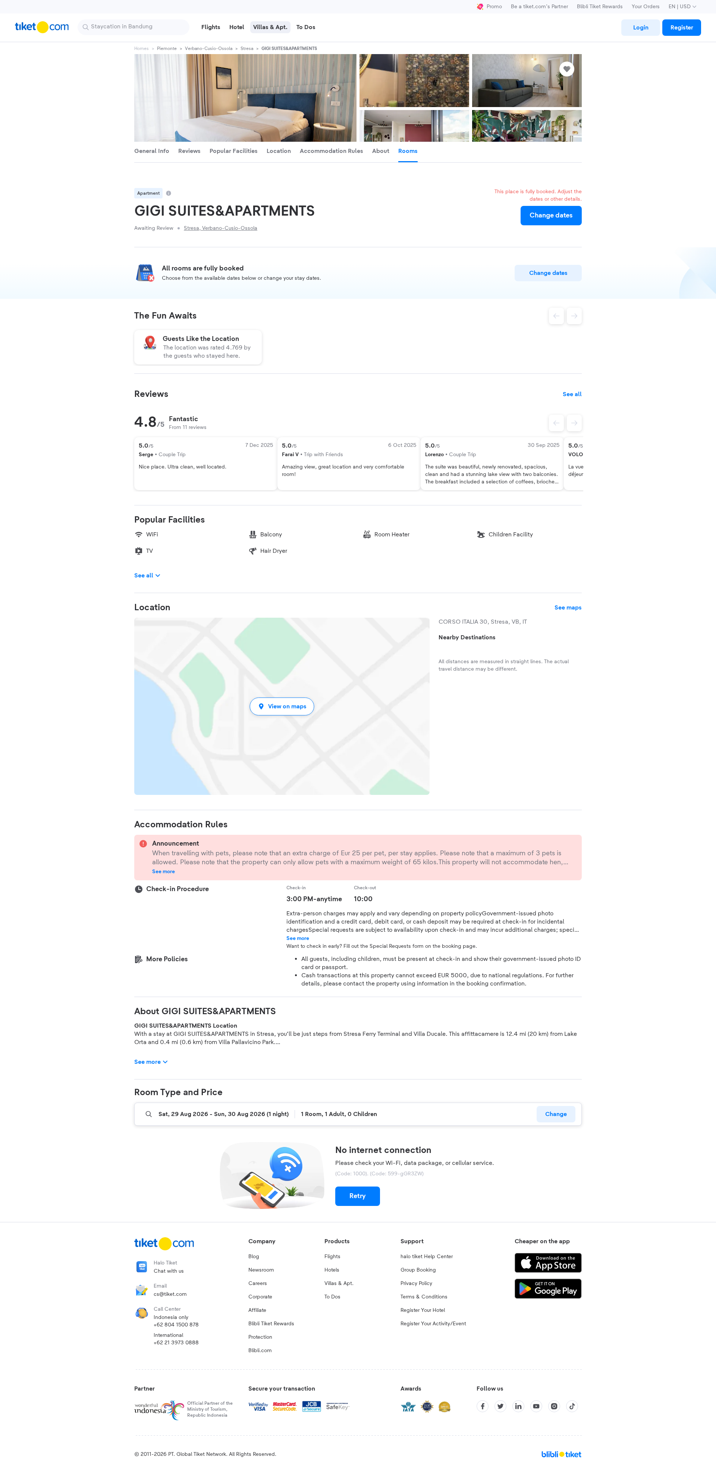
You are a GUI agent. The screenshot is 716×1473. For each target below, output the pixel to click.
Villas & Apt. (339, 1283)
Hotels (331, 1270)
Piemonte (167, 48)
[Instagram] (554, 1406)
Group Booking (418, 1270)
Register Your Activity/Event (433, 1323)
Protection (260, 1337)
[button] (282, 706)
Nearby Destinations (467, 637)
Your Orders (646, 6)
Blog (253, 1256)
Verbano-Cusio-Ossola (208, 48)
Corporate (260, 1297)
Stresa (247, 48)
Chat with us (169, 1271)
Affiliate (257, 1310)
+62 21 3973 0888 (176, 1342)
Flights (332, 1256)
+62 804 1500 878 (176, 1325)
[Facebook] (483, 1406)
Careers (257, 1283)
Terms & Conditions (424, 1297)
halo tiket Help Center (427, 1256)
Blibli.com (260, 1350)
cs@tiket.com (170, 1294)
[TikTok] (572, 1406)
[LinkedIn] (518, 1406)
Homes (141, 48)
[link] (640, 27)
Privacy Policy (416, 1283)
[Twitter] (500, 1406)
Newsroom (261, 1270)
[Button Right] (574, 423)
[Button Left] (556, 423)
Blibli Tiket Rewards (600, 6)
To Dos (332, 1297)
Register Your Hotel (423, 1310)
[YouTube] (536, 1406)
